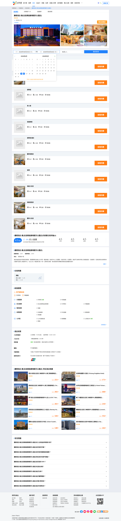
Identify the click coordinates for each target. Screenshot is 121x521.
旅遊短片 (55, 503)
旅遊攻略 (77, 3)
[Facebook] (81, 511)
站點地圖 (101, 518)
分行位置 (31, 503)
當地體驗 (60, 3)
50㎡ (30, 175)
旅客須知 (55, 498)
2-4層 (36, 95)
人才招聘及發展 (33, 505)
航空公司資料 (64, 499)
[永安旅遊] (17, 3)
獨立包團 (66, 3)
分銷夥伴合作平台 (86, 503)
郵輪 (43, 3)
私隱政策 (31, 506)
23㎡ (30, 223)
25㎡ (30, 95)
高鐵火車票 (52, 3)
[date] (24, 51)
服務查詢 (84, 501)
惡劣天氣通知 (64, 501)
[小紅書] (91, 511)
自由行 (38, 3)
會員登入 (76, 498)
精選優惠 (76, 505)
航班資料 (63, 498)
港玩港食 (14, 505)
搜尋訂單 (105, 3)
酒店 (33, 3)
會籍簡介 (76, 501)
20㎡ (30, 127)
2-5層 (36, 159)
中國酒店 (21, 8)
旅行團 (25, 3)
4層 (36, 191)
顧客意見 (84, 499)
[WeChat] (94, 511)
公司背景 (31, 498)
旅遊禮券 (55, 501)
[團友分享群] (102, 511)
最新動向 (31, 499)
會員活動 (84, 498)
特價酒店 (14, 8)
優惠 (72, 3)
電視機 (48, 95)
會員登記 (76, 499)
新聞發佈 (31, 501)
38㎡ (30, 159)
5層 (36, 111)
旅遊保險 (55, 499)
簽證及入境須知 (65, 503)
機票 (29, 3)
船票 (47, 3)
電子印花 (55, 505)
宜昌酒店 (27, 8)
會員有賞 (76, 503)
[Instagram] (88, 511)
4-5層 (36, 223)
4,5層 (36, 175)
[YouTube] (84, 511)
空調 (42, 95)
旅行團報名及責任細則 (58, 506)
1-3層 (36, 207)
